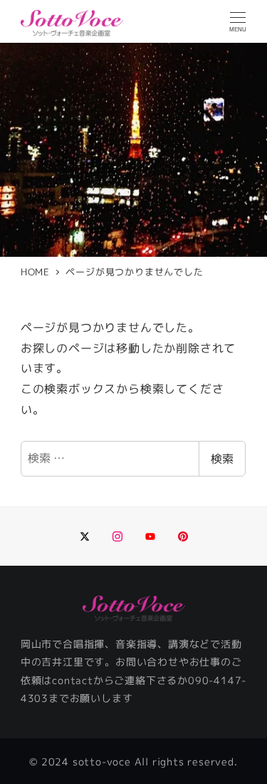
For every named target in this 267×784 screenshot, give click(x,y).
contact (72, 680)
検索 (222, 459)
